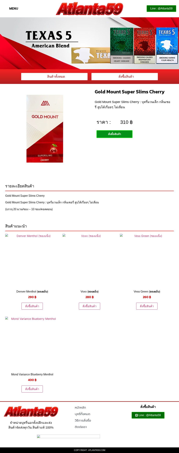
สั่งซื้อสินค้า (32, 306)
